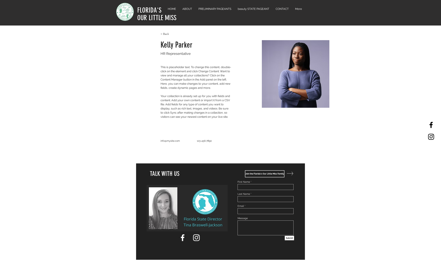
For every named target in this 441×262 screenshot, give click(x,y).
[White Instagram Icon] (196, 237)
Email (241, 206)
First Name (244, 182)
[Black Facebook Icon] (431, 125)
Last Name (244, 194)
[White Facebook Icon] (182, 237)
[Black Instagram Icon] (431, 137)
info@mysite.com (170, 140)
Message (243, 218)
